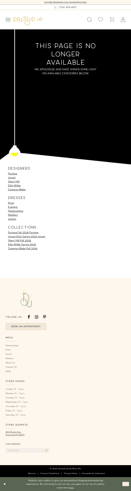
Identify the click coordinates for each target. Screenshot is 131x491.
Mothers (13, 215)
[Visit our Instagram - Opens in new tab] (36, 317)
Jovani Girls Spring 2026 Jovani (26, 236)
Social (8, 354)
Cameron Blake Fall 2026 (22, 248)
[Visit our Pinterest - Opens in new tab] (44, 317)
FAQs (8, 371)
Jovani (11, 177)
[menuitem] (8, 19)
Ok (125, 484)
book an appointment (26, 326)
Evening (12, 207)
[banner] (28, 20)
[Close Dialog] (5, 484)
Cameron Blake (17, 189)
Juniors (12, 219)
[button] (8, 19)
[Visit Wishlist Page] (100, 19)
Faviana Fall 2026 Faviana (23, 232)
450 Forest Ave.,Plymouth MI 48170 (15, 433)
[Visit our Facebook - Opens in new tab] (29, 317)
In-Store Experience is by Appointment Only (65, 2)
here (71, 487)
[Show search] (89, 19)
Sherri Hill (13, 181)
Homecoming (15, 211)
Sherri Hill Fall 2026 (19, 240)
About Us (10, 362)
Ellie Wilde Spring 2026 (22, 244)
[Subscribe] (46, 450)
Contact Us (11, 367)
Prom (11, 203)
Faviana (12, 173)
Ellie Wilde (14, 185)
